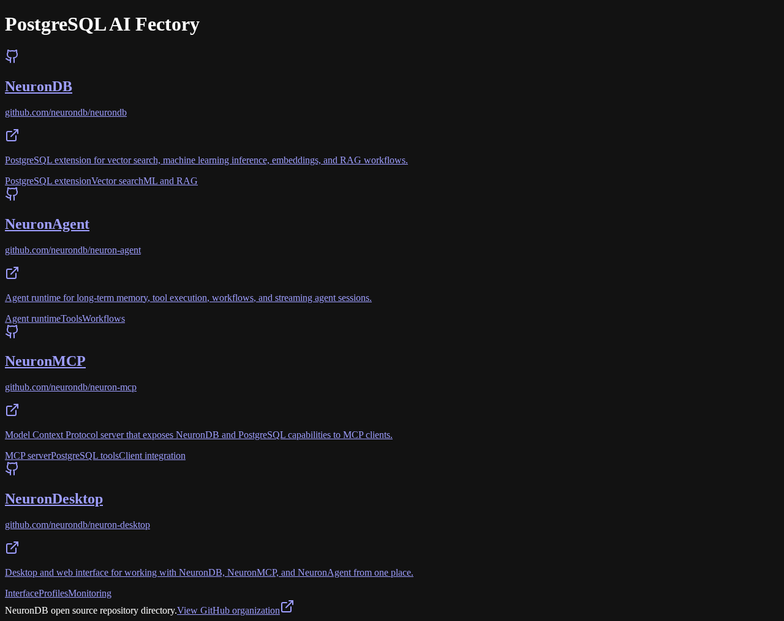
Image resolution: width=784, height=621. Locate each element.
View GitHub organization (228, 610)
